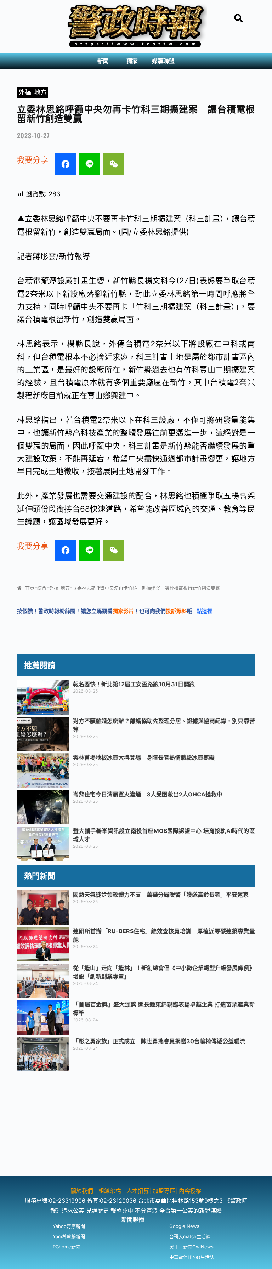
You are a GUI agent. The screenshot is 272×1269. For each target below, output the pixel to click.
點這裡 (204, 611)
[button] (104, 61)
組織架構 (109, 1190)
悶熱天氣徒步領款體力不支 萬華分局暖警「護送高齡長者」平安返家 (161, 894)
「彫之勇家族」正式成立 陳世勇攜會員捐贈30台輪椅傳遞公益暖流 (159, 1041)
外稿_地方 (32, 92)
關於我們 (82, 1190)
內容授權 (190, 1190)
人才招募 (137, 1190)
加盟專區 (164, 1190)
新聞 (103, 61)
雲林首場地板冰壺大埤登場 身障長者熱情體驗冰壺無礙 (144, 757)
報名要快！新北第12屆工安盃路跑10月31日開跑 (136, 684)
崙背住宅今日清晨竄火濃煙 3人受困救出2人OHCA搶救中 (147, 794)
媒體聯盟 (163, 61)
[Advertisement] (135, 1126)
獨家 (132, 61)
